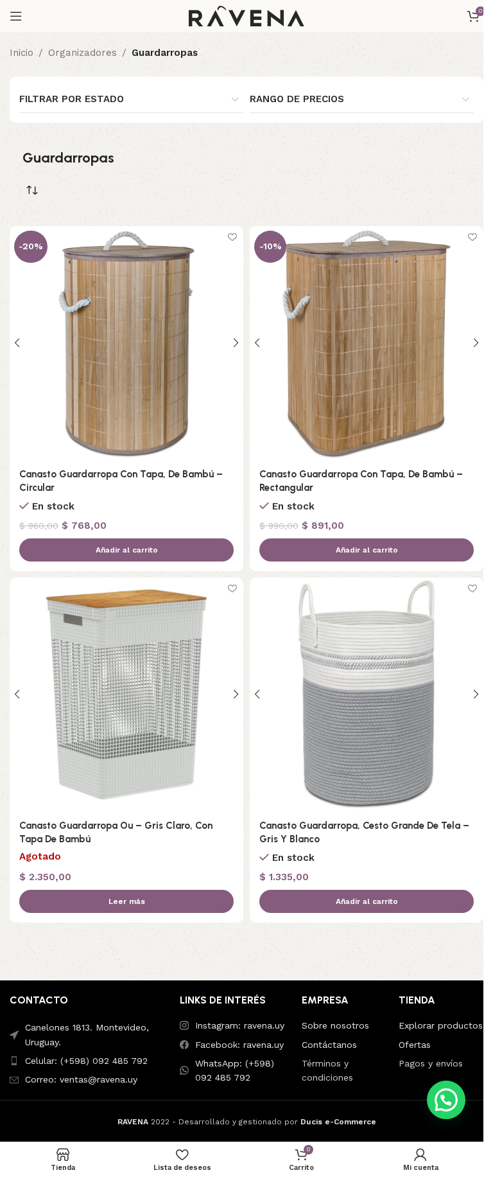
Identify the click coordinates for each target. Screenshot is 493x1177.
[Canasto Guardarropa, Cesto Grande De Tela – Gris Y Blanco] (366, 694)
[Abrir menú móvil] (16, 16)
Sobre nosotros (335, 1025)
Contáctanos (329, 1045)
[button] (126, 550)
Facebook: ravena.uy (239, 1045)
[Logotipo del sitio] (246, 15)
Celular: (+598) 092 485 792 (86, 1061)
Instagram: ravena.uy (239, 1025)
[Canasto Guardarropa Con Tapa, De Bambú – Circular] (126, 343)
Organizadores (82, 52)
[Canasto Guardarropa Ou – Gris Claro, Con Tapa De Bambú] (126, 694)
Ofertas (415, 1045)
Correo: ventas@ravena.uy (81, 1079)
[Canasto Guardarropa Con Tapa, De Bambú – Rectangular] (366, 343)
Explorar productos (441, 1025)
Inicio (21, 52)
